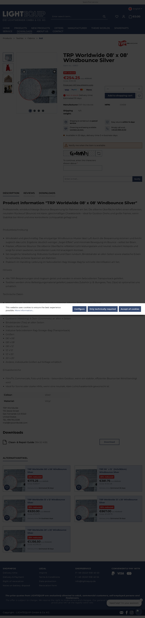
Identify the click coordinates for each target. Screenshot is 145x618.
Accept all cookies (130, 309)
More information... (24, 310)
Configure (79, 309)
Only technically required (102, 309)
